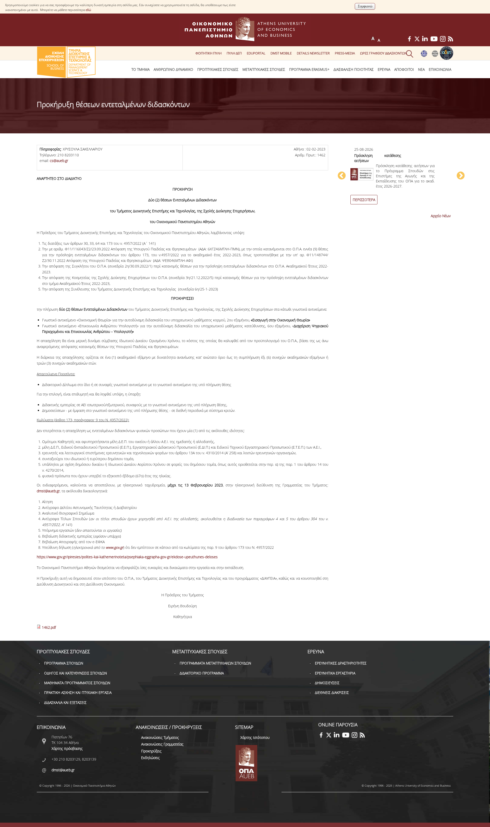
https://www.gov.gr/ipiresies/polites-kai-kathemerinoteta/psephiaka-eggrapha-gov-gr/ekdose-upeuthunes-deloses (127, 556)
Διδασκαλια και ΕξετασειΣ (65, 702)
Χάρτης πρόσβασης (67, 748)
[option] (401, 178)
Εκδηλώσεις (150, 757)
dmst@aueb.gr (48, 490)
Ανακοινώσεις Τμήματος (160, 737)
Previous (341, 176)
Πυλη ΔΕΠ (234, 53)
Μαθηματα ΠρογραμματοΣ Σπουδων (77, 682)
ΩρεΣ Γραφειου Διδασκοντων (383, 53)
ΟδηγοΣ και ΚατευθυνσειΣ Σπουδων (75, 673)
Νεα (421, 69)
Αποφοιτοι (404, 69)
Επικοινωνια (440, 69)
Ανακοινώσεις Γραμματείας (162, 744)
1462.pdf (49, 627)
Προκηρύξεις (151, 751)
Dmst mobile (281, 53)
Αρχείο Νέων (441, 215)
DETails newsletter (313, 53)
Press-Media (345, 53)
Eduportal (256, 53)
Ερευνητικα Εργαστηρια (335, 673)
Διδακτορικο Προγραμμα (202, 673)
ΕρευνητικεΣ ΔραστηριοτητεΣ (340, 663)
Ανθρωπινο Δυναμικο (173, 69)
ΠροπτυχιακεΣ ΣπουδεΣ (217, 69)
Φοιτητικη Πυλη (208, 53)
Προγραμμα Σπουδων (63, 663)
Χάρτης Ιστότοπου (255, 737)
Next (460, 176)
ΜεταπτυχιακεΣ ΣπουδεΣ (263, 69)
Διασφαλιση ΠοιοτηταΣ (354, 69)
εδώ (88, 10)
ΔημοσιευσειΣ (327, 682)
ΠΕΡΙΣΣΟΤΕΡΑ (364, 199)
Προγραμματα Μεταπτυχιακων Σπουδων (215, 663)
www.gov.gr (114, 547)
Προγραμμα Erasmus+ (309, 69)
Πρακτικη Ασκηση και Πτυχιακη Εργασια (78, 692)
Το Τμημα (140, 69)
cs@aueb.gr (59, 160)
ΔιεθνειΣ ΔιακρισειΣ (332, 692)
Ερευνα (384, 69)
